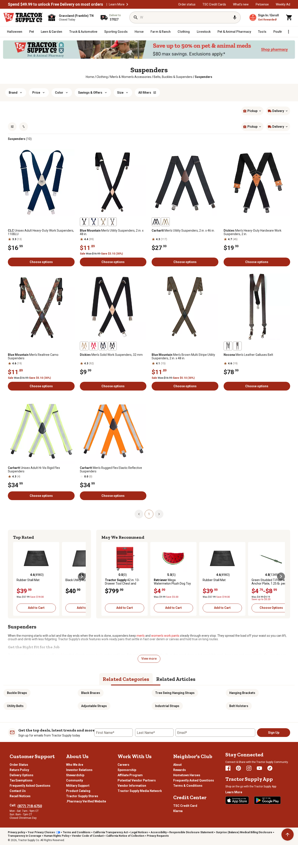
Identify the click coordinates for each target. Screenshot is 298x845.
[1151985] (156, 221)
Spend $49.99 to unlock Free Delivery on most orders (55, 4)
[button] (127, 4)
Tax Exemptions (21, 780)
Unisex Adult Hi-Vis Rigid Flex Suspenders (34, 469)
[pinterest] (238, 768)
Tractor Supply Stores (82, 796)
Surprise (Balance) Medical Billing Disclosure (244, 832)
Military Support (77, 785)
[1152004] (165, 221)
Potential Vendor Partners (137, 780)
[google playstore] (267, 800)
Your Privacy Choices (41, 832)
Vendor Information (132, 785)
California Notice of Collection (125, 836)
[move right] (82, 576)
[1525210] (93, 346)
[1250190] (228, 346)
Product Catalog (78, 791)
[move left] (17, 576)
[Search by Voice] (234, 17)
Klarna (178, 811)
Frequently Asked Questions (30, 785)
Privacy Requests (158, 836)
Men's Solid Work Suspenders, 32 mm (111, 354)
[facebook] (228, 768)
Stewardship (75, 775)
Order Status (19, 764)
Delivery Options (21, 775)
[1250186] (237, 346)
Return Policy (19, 770)
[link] (90, 77)
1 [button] (149, 514)
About (177, 764)
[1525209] (84, 346)
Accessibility (159, 832)
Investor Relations (79, 770)
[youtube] (259, 768)
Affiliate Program (130, 775)
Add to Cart (36, 607)
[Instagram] (249, 768)
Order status (186, 4)
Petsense (262, 4)
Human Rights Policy (56, 836)
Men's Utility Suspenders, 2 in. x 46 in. (183, 230)
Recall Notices (20, 796)
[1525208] (103, 346)
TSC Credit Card (185, 805)
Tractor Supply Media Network (140, 791)
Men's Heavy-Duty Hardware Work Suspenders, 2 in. (252, 232)
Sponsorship (127, 770)
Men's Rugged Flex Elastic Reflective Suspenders (111, 469)
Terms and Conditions (77, 832)
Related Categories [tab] (126, 679)
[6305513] (84, 221)
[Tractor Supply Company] (23, 17)
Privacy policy (16, 832)
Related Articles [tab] (175, 679)
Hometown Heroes (186, 775)
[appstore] (237, 800)
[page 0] (139, 513)
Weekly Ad (283, 4)
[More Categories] (288, 31)
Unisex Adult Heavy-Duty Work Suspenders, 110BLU (41, 232)
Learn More (117, 4)
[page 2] (159, 513)
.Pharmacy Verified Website (86, 801)
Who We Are (74, 764)
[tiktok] (269, 768)
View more (149, 658)
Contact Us (18, 791)
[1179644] (103, 221)
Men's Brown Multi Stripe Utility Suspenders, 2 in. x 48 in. (183, 356)
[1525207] (112, 346)
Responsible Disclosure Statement (191, 832)
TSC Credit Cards (214, 4)
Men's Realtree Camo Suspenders (33, 356)
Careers (123, 764)
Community (74, 780)
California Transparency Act (110, 832)
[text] (203, 77)
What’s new (241, 4)
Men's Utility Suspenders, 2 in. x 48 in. (112, 232)
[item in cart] (289, 17)
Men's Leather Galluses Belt (248, 354)
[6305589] (112, 221)
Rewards (179, 770)
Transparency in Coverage (24, 836)
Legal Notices (139, 832)
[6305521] (93, 221)
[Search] (135, 17)
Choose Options (271, 607)
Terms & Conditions (187, 785)
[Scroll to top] (287, 834)
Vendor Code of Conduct (88, 836)
